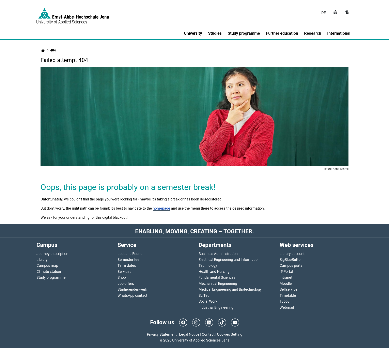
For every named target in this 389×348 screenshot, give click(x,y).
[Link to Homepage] (72, 13)
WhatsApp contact (132, 295)
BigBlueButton (291, 259)
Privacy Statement (162, 334)
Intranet (286, 277)
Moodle (286, 283)
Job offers (126, 283)
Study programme (51, 277)
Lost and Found (130, 254)
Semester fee (128, 259)
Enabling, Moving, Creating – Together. (194, 231)
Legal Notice (189, 334)
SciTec (204, 295)
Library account (292, 254)
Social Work (208, 301)
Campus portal (291, 265)
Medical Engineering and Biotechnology (230, 289)
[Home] (43, 50)
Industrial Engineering (216, 307)
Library (42, 259)
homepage (161, 208)
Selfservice (288, 289)
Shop (122, 277)
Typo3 (285, 301)
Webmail (287, 307)
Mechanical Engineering (218, 283)
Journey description (52, 254)
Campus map (47, 265)
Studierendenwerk (132, 289)
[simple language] (335, 12)
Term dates (127, 265)
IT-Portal (286, 271)
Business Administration (218, 254)
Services (124, 271)
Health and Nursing (214, 271)
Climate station (48, 271)
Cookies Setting (229, 334)
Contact (208, 334)
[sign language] (347, 12)
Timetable (288, 295)
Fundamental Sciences (217, 277)
